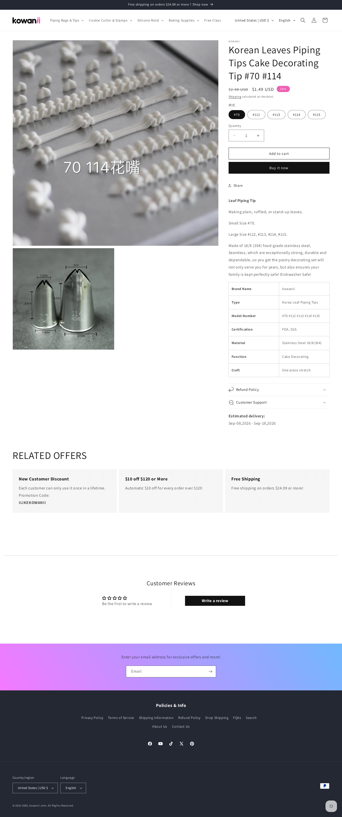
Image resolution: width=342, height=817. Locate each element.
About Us (159, 726)
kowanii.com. (38, 805)
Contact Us (181, 726)
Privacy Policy (92, 717)
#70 (237, 114)
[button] (66, 20)
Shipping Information (156, 717)
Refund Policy (189, 717)
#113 (276, 114)
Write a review (215, 600)
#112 (256, 114)
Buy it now (278, 167)
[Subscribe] (210, 671)
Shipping (235, 96)
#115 (316, 114)
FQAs (237, 717)
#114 (296, 114)
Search (251, 717)
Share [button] (238, 185)
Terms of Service (121, 717)
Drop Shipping (217, 717)
